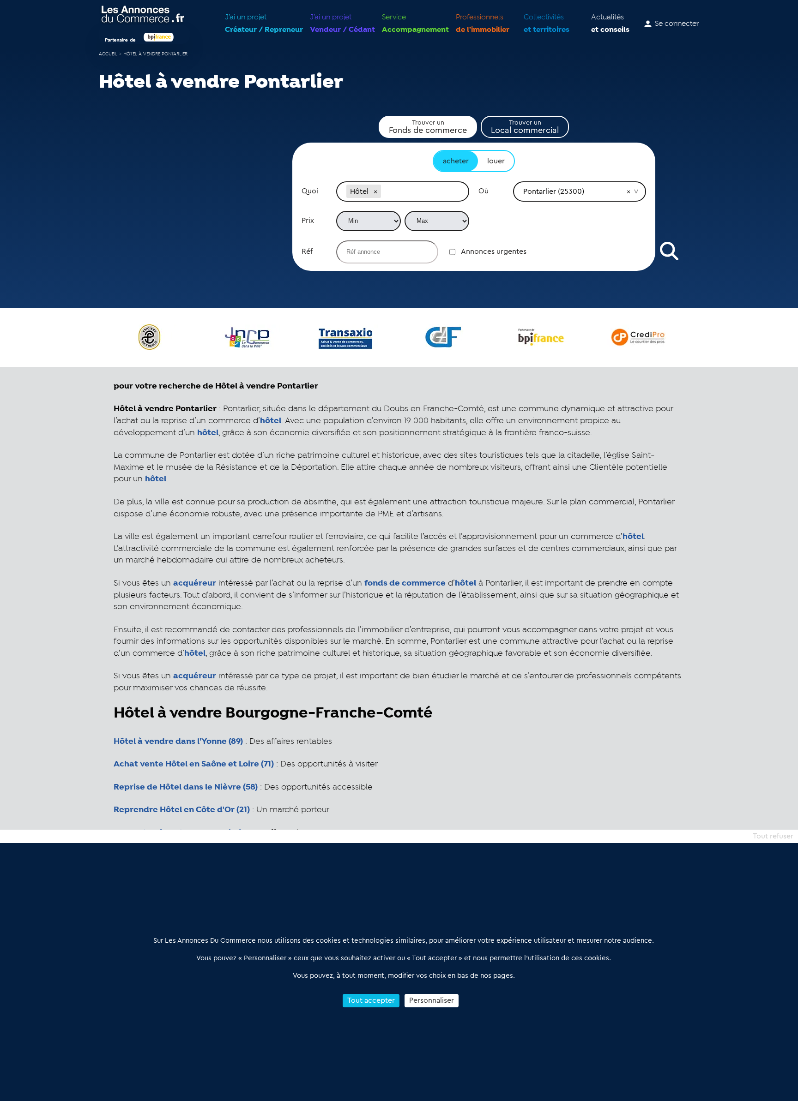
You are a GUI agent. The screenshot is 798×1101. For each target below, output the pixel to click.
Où (483, 191)
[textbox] (421, 191)
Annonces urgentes (493, 251)
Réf (307, 251)
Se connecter (677, 24)
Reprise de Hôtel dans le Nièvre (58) (186, 787)
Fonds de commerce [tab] (428, 127)
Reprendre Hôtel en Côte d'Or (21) (182, 809)
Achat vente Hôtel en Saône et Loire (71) (194, 764)
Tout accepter (371, 1000)
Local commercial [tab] (525, 127)
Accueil (108, 54)
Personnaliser (431, 1000)
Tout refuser (773, 836)
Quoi (310, 191)
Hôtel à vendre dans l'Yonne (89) (178, 741)
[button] (375, 191)
